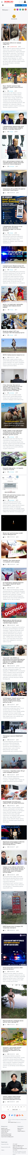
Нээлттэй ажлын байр (6, 1135)
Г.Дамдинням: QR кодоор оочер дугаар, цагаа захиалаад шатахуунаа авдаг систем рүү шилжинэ (12, 228)
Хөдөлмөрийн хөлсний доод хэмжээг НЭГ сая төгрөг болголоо (13, 802)
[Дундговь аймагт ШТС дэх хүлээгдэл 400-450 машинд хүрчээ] (14, 321)
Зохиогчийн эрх (4, 1131)
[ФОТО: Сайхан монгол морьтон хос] (14, 345)
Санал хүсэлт (4, 1132)
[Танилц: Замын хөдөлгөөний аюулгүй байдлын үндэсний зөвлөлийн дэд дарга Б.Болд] (14, 1082)
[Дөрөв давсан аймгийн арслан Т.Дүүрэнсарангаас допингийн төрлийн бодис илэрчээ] (14, 610)
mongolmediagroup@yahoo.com (20, 1148)
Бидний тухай (4, 1128)
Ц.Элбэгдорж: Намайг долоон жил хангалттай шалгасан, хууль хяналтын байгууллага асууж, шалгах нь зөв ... (13, 700)
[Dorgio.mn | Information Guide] (3, 1116)
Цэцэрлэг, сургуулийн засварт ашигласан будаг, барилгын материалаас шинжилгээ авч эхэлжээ (12, 1049)
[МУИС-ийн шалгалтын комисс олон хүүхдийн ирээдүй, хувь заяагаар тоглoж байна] (10, 484)
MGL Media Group (12, 1122)
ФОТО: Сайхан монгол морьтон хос (14, 355)
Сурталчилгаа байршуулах (7, 1136)
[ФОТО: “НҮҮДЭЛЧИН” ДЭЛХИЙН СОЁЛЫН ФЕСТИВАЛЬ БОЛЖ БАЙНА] (14, 294)
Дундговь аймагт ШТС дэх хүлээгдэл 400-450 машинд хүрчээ (13, 331)
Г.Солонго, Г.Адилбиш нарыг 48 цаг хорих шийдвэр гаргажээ (14, 771)
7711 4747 (15, 1144)
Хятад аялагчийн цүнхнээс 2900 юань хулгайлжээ (13, 968)
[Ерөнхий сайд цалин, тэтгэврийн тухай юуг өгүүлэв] (14, 459)
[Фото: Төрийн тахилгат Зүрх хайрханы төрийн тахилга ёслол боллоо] (14, 75)
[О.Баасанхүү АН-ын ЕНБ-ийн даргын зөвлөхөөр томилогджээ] (14, 178)
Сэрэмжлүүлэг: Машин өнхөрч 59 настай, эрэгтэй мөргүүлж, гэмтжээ (14, 266)
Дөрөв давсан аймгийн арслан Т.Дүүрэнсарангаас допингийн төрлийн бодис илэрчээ (12, 621)
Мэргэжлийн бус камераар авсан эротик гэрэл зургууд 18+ (13, 1021)
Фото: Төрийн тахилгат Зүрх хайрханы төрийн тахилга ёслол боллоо (13, 87)
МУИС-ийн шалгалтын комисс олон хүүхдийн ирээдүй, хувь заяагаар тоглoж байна (14, 496)
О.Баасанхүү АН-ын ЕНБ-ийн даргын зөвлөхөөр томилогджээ (14, 189)
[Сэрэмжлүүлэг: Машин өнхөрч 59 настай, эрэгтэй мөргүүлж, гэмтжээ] (14, 255)
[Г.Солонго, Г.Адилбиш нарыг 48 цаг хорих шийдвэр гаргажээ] (14, 761)
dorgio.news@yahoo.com (18, 1145)
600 (14, 1109)
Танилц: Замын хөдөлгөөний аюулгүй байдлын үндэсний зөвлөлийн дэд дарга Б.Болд (12, 1098)
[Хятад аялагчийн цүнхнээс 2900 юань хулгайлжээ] (14, 949)
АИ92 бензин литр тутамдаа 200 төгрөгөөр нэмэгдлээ (13, 927)
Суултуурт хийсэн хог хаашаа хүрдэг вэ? (12, 43)
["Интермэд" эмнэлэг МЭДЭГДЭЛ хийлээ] (14, 727)
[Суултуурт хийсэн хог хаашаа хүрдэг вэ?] (14, 32)
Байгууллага (20, 1128)
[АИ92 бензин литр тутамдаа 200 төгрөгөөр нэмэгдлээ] (14, 907)
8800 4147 (15, 1147)
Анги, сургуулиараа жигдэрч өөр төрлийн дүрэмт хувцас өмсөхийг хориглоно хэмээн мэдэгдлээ (13, 162)
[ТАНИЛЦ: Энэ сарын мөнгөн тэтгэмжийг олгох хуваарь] (14, 549)
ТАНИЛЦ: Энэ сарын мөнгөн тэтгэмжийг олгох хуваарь (11, 561)
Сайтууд (19, 1129)
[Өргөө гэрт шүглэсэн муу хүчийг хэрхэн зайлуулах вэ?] (14, 523)
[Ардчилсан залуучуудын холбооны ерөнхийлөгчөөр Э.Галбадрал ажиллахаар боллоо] (14, 832)
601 (17, 1109)
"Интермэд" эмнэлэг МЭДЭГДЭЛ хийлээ (13, 736)
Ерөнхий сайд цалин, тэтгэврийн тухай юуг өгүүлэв (13, 468)
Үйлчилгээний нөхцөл (6, 1134)
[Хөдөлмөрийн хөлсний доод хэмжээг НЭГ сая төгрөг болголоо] (14, 792)
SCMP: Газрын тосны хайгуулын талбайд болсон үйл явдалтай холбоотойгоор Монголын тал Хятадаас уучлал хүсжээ (12, 432)
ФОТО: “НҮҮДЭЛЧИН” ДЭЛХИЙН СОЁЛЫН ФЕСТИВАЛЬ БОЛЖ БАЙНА (13, 306)
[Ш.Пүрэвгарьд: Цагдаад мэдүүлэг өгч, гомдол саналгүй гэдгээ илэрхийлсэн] (14, 574)
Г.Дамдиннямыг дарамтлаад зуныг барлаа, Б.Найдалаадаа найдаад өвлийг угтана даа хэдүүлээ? (13, 128)
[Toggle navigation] (3, 5)
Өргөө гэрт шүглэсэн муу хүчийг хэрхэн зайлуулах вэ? (13, 533)
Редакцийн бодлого (5, 1129)
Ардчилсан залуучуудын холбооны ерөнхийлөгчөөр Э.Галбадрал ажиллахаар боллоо (13, 843)
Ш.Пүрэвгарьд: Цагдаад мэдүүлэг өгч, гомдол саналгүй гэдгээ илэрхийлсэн (13, 584)
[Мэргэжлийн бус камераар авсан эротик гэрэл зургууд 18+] (14, 1001)
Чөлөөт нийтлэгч (21, 1131)
